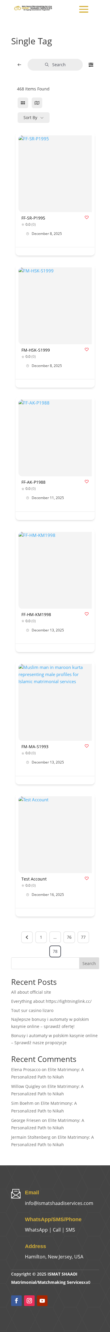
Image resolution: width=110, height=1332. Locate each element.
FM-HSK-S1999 (35, 350)
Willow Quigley (25, 1086)
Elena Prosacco (25, 1069)
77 (83, 937)
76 (69, 937)
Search (59, 64)
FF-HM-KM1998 (36, 614)
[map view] (37, 103)
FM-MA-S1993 (34, 746)
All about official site (31, 992)
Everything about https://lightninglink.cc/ (51, 1001)
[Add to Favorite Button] (86, 217)
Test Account (34, 879)
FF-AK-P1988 (33, 482)
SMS (70, 1230)
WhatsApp (36, 1230)
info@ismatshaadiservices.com (59, 1203)
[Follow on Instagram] (29, 1300)
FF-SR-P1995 (33, 218)
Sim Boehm (22, 1103)
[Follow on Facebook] (16, 1300)
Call (57, 1230)
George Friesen (26, 1120)
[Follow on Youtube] (42, 1300)
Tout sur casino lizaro (32, 1010)
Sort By (30, 117)
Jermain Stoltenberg (30, 1137)
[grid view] (23, 103)
